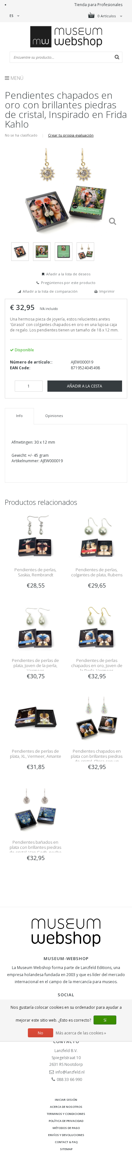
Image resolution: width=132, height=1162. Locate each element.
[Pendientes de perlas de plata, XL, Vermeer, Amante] (35, 718)
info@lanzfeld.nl (70, 1072)
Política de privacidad (66, 1121)
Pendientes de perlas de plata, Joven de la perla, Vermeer (35, 665)
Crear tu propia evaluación (71, 135)
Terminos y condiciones (66, 1114)
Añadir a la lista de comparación (50, 291)
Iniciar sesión (66, 1100)
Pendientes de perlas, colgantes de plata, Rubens (96, 572)
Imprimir (107, 291)
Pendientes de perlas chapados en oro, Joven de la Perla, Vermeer (96, 665)
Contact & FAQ (66, 1142)
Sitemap (66, 1149)
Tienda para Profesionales (98, 4)
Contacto (66, 1041)
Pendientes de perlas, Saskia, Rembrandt (35, 572)
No (40, 1033)
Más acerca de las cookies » (81, 1033)
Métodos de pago (66, 1128)
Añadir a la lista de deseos (68, 274)
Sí (104, 1020)
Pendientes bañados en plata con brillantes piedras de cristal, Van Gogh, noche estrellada (35, 849)
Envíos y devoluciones (66, 1135)
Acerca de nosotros (66, 1107)
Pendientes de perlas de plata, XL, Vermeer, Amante (35, 753)
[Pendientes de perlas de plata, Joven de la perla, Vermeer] (35, 627)
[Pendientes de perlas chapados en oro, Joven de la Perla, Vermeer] (96, 627)
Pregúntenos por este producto (68, 282)
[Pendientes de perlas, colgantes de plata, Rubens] (96, 536)
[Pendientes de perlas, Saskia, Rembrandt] (35, 536)
